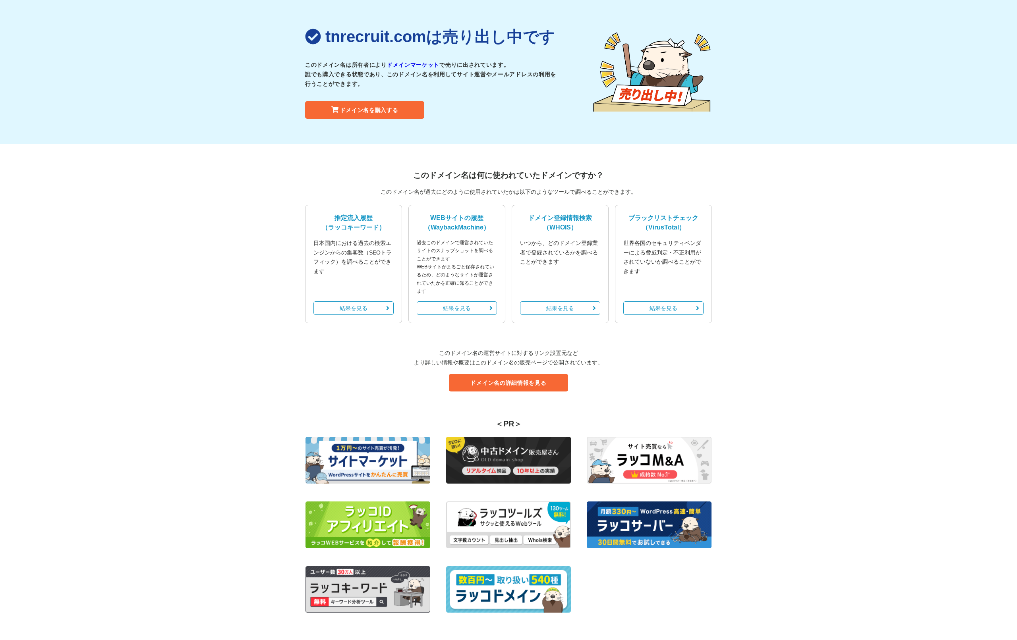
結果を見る (353, 308)
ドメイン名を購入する (369, 110)
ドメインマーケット (413, 65)
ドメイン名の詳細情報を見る (508, 383)
